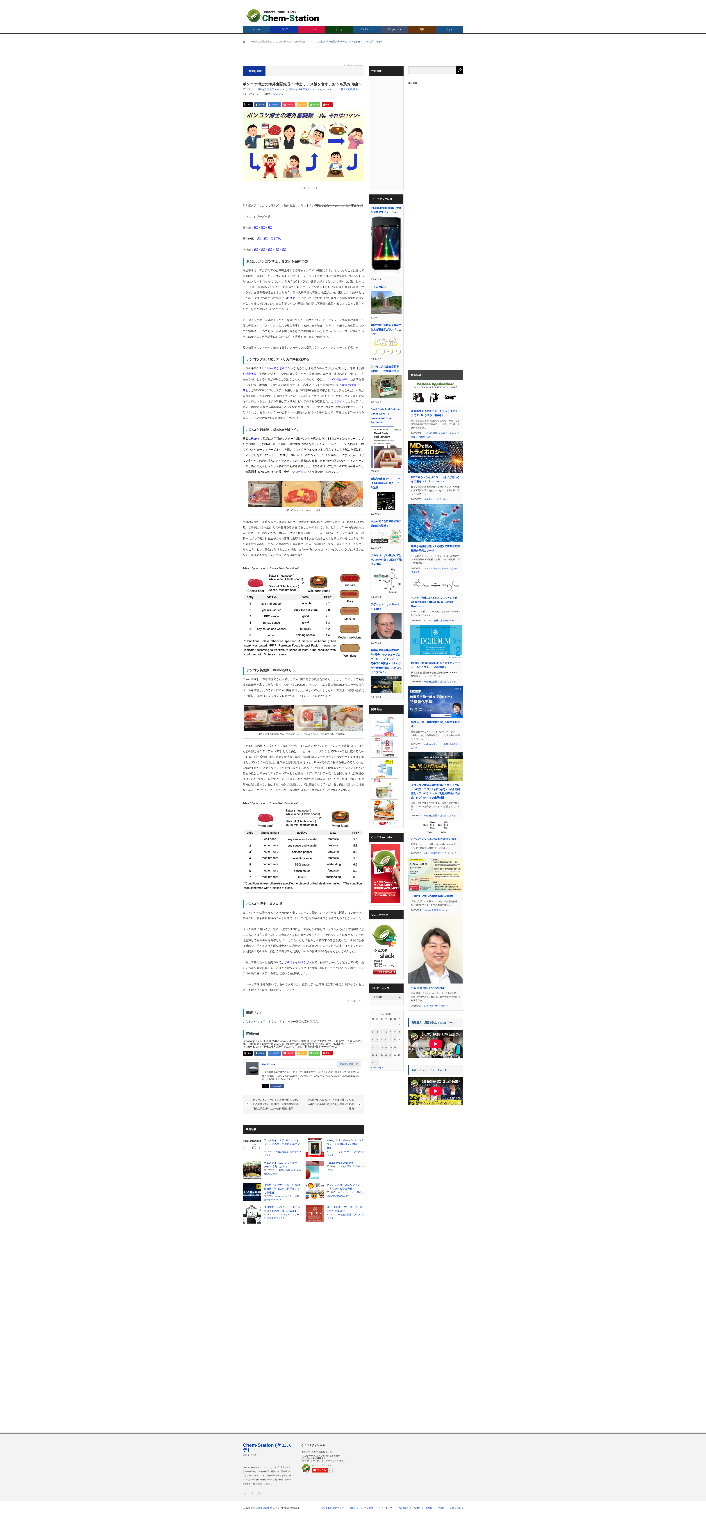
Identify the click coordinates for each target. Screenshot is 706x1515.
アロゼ (297, 471)
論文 (445, 499)
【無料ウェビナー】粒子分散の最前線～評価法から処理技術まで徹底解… (282, 1188)
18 (382, 1047)
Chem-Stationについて (332, 1508)
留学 (355, 89)
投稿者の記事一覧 (349, 1064)
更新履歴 (368, 1508)
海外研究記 (304, 89)
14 (395, 1040)
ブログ (284, 29)
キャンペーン (345, 1151)
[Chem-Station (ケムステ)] (282, 16)
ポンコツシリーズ (331, 89)
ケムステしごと (346, 1192)
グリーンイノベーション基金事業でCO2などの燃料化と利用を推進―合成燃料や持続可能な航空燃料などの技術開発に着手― (275, 1104)
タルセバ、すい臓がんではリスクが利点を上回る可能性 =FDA (386, 560)
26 (386, 1055)
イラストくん (268, 1021)
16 (373, 1047)
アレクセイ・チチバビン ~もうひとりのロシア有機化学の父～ (282, 1144)
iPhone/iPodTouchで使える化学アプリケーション (386, 210)
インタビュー (367, 29)
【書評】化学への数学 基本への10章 (432, 895)
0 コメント (255, 94)
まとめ (449, 29)
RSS (259, 1493)
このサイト (338, 401)
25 (382, 1055)
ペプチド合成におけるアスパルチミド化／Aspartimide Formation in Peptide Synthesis (435, 601)
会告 (293, 1170)
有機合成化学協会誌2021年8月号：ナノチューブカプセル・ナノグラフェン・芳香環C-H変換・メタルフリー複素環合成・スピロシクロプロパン (386, 661)
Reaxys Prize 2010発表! (340, 1162)
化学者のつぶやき (279, 89)
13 (390, 1040)
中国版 (441, 1508)
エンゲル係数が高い (337, 379)
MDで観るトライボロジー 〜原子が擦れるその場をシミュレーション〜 (435, 479)
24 (377, 1055)
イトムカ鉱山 (378, 286)
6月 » (380, 1067)
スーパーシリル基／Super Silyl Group (433, 838)
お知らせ (354, 1508)
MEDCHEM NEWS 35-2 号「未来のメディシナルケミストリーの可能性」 (435, 665)
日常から (293, 89)
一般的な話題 (262, 89)
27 (390, 1055)
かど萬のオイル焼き (293, 962)
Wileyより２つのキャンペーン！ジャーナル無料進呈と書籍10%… (345, 1144)
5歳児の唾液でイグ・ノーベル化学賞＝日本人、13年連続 (385, 483)
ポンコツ (316, 89)
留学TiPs (275, 238)
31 (377, 1062)
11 (382, 1040)
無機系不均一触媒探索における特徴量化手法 (435, 724)
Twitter (416, 1508)
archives (279, 1196)
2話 (265, 238)
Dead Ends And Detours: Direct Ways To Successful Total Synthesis (386, 416)
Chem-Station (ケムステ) (267, 1447)
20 (390, 1047)
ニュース (311, 29)
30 (373, 1062)
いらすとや (249, 1021)
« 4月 (373, 1067)
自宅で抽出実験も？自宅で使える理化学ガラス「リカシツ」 (386, 329)
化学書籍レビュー (441, 910)
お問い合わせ (456, 1508)
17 (377, 1047)
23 (373, 1055)
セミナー (289, 1196)
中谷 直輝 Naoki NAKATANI (427, 987)
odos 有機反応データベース (441, 620)
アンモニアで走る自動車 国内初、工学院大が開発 (386, 368)
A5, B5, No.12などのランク (276, 368)
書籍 (422, 29)
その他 (427, 910)
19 (386, 1047)
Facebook (276, 1086)
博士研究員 (346, 89)
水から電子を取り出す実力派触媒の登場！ (386, 523)
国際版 (428, 1508)
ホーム (256, 29)
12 (386, 1040)
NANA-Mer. (277, 94)
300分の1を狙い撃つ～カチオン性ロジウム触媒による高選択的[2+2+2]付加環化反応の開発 (330, 1104)
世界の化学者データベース (437, 1005)
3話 (270, 227)
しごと (339, 29)
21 (395, 1047)
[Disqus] (303, 1273)
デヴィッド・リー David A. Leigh (385, 606)
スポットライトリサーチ (436, 568)
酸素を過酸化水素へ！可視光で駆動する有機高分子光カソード (435, 548)
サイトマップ (385, 1508)
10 (377, 1040)
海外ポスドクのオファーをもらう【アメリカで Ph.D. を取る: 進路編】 (435, 413)
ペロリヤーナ (292, 298)
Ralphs (255, 438)
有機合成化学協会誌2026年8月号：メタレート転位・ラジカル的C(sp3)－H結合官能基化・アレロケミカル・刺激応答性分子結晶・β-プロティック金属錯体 (435, 791)
